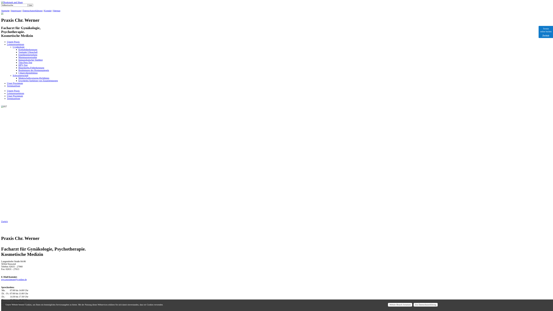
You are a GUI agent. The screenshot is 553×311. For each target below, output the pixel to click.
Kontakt (47, 11)
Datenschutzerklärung (32, 11)
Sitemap (56, 11)
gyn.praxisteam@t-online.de (14, 279)
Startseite (5, 11)
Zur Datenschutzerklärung (425, 305)
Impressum (16, 11)
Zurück (4, 221)
